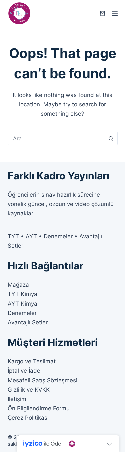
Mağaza (18, 284)
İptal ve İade (24, 370)
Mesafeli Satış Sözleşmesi (42, 380)
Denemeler (22, 313)
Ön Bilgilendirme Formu (39, 408)
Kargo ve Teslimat (32, 361)
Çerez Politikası (28, 417)
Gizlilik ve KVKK (29, 389)
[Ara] (111, 138)
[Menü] (115, 13)
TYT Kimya (22, 294)
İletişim (17, 399)
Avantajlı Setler (28, 322)
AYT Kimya (22, 303)
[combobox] (56, 138)
